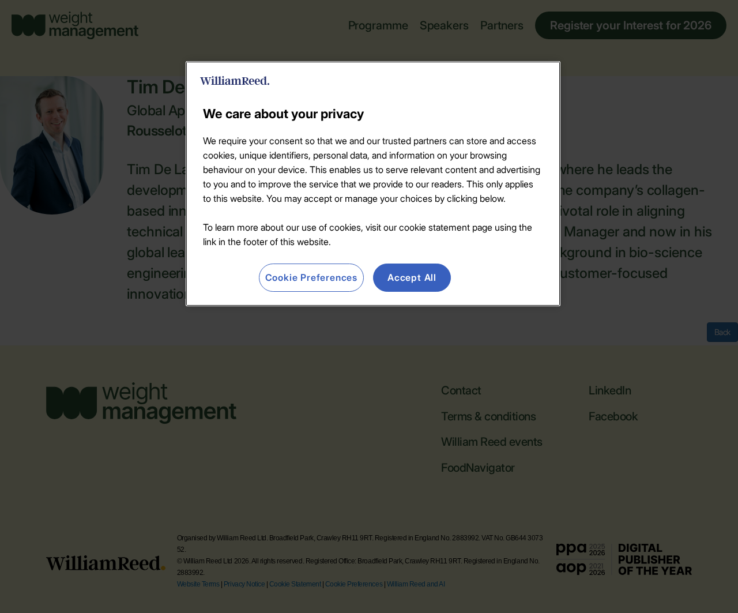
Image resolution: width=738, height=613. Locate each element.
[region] (373, 183)
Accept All (411, 277)
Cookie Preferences (311, 277)
